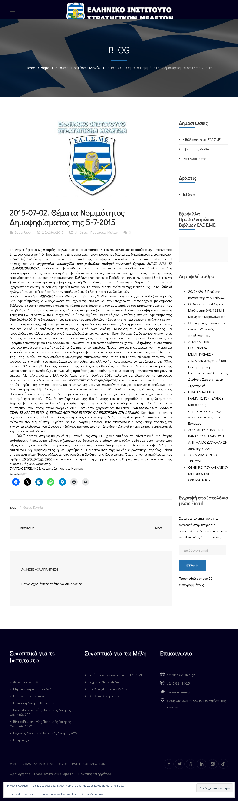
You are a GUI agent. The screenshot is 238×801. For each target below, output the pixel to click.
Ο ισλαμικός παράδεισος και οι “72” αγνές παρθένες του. (207, 329)
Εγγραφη (192, 565)
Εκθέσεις (188, 194)
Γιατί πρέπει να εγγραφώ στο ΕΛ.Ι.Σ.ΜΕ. (115, 675)
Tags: (13, 507)
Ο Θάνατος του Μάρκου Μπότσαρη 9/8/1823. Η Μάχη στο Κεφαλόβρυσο (206, 310)
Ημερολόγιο (21, 740)
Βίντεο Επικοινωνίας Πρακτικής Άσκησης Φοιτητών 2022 (40, 723)
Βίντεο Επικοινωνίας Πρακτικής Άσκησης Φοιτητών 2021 (40, 712)
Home (30, 67)
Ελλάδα (38, 507)
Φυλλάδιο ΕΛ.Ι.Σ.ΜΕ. (27, 682)
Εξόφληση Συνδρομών (103, 696)
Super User (23, 232)
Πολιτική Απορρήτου (95, 773)
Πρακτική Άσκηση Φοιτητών (33, 703)
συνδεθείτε (73, 583)
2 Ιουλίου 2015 (53, 232)
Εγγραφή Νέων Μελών (104, 682)
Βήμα (45, 67)
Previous (26, 528)
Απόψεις (25, 507)
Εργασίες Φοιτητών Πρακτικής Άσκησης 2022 (45, 733)
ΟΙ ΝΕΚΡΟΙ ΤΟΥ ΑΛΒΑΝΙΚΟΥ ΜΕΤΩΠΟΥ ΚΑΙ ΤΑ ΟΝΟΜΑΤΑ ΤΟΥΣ (208, 473)
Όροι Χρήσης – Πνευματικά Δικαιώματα (42, 773)
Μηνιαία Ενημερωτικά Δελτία (34, 689)
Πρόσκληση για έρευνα (29, 696)
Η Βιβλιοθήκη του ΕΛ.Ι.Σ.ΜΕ (201, 139)
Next (159, 528)
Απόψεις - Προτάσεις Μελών (78, 67)
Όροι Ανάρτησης (194, 158)
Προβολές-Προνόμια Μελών (108, 689)
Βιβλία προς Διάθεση (197, 149)
